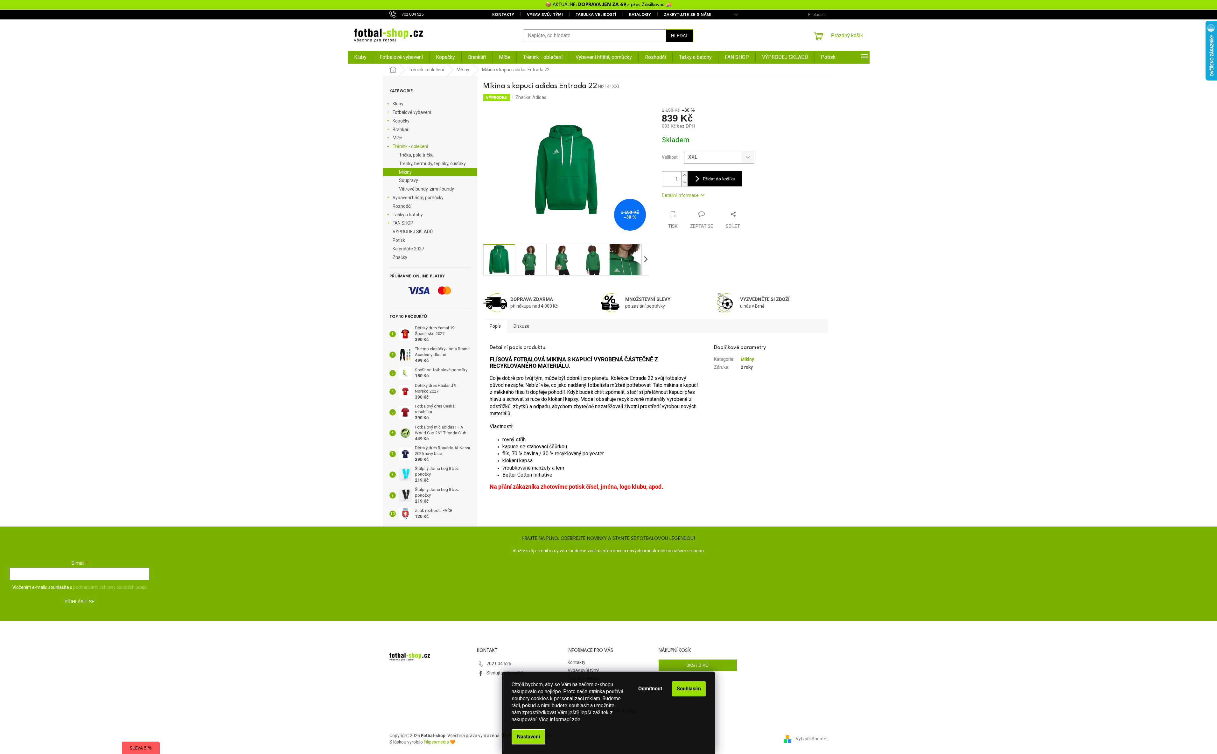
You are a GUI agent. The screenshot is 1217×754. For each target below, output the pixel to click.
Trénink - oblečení (410, 146)
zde (576, 719)
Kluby (398, 103)
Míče (397, 137)
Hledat (679, 35)
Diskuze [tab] (521, 326)
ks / (698, 665)
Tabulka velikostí (596, 15)
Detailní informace (680, 195)
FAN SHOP (403, 223)
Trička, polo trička (416, 154)
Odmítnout (650, 689)
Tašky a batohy (408, 214)
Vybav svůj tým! (545, 15)
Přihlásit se (79, 601)
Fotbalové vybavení (412, 112)
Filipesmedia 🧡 (439, 741)
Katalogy (640, 15)
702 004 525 (498, 663)
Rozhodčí (402, 206)
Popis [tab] (495, 326)
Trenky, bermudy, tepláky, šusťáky (432, 163)
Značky (400, 257)
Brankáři (401, 129)
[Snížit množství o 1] (684, 182)
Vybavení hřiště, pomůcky (418, 197)
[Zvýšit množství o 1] (684, 175)
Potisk (399, 240)
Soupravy (408, 180)
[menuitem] (360, 57)
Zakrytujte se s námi (687, 15)
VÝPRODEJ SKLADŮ (413, 231)
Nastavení (528, 737)
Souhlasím (689, 689)
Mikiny (405, 172)
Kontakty (503, 15)
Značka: (530, 97)
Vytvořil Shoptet (812, 738)
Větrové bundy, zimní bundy (426, 189)
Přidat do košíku (719, 178)
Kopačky (401, 120)
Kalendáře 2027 (408, 248)
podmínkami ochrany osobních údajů (110, 587)
